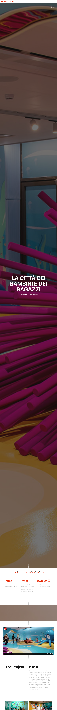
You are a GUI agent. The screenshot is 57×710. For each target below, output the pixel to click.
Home (16, 571)
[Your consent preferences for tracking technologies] (55, 709)
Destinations (36, 571)
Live (25, 571)
